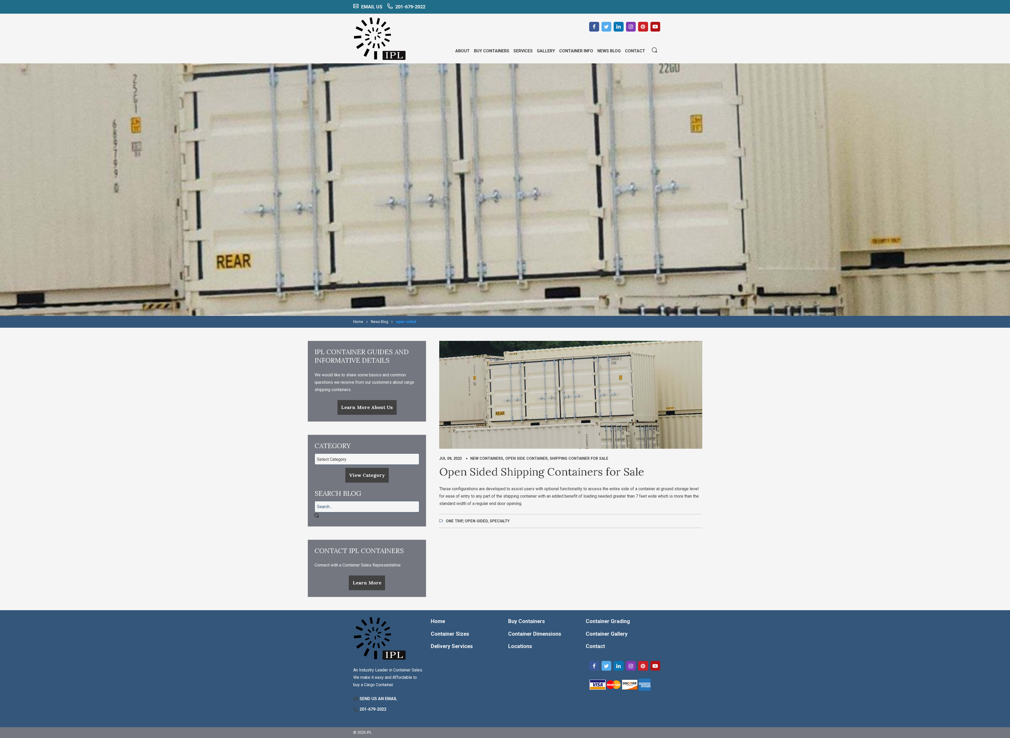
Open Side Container (526, 458)
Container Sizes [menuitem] (450, 634)
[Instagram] (631, 27)
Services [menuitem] (523, 50)
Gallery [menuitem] (546, 50)
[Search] (654, 50)
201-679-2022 (410, 6)
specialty (499, 521)
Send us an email (378, 698)
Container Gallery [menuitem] (607, 634)
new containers (486, 458)
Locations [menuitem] (520, 646)
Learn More (367, 583)
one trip (454, 521)
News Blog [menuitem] (609, 50)
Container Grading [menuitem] (608, 621)
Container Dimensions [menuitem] (534, 634)
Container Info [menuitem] (576, 50)
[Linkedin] (619, 27)
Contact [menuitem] (635, 50)
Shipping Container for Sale (579, 458)
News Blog (379, 322)
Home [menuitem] (438, 621)
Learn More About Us (367, 407)
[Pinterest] (643, 27)
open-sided (476, 521)
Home (358, 322)
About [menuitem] (462, 50)
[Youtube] (655, 27)
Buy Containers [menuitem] (491, 50)
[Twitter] (607, 27)
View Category (367, 475)
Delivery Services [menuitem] (452, 646)
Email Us (371, 6)
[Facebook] (594, 27)
